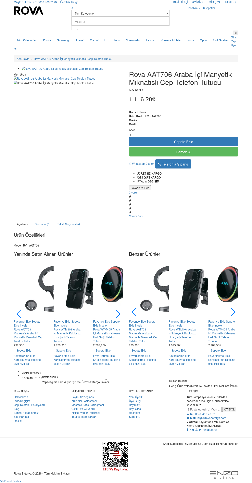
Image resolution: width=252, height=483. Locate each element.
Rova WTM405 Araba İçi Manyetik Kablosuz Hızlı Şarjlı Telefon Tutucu (106, 335)
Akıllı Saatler (220, 40)
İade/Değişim (22, 401)
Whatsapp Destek (142, 164)
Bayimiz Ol (135, 405)
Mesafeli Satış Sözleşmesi (87, 405)
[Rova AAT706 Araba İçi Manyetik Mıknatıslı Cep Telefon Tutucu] (62, 68)
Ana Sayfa (23, 59)
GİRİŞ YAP (215, 2)
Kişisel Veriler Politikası (85, 413)
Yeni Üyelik (136, 397)
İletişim (18, 421)
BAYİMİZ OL (198, 2)
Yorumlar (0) (42, 224)
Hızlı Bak (25, 364)
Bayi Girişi (135, 409)
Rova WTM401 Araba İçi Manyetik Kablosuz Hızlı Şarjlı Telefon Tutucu (67, 335)
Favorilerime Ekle (24, 356)
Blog (16, 409)
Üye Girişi (135, 401)
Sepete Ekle (183, 141)
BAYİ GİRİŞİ (180, 2)
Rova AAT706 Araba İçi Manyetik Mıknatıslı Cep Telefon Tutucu (73, 59)
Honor (190, 40)
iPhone (47, 40)
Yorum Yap (136, 216)
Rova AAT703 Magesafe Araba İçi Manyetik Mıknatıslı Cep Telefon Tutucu (28, 335)
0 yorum (134, 192)
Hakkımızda (21, 397)
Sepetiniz (134, 417)
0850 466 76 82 (202, 414)
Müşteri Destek (11, 481)
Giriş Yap (234, 39)
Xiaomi (94, 40)
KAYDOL (229, 409)
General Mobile (171, 40)
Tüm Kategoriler (27, 40)
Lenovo (151, 40)
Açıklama (22, 224)
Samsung (63, 40)
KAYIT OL (231, 2)
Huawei (79, 40)
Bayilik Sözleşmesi (82, 397)
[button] (118, 314)
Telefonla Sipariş (174, 164)
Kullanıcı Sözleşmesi (84, 401)
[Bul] (74, 28)
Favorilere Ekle (140, 188)
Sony (116, 40)
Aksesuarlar (133, 40)
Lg (105, 40)
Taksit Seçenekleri (68, 224)
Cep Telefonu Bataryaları (29, 405)
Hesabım (134, 413)
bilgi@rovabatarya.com (207, 418)
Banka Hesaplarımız (26, 413)
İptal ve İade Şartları (83, 417)
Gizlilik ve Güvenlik (83, 409)
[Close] (235, 32)
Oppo (203, 40)
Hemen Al (183, 151)
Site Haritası (21, 417)
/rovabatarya (210, 430)
